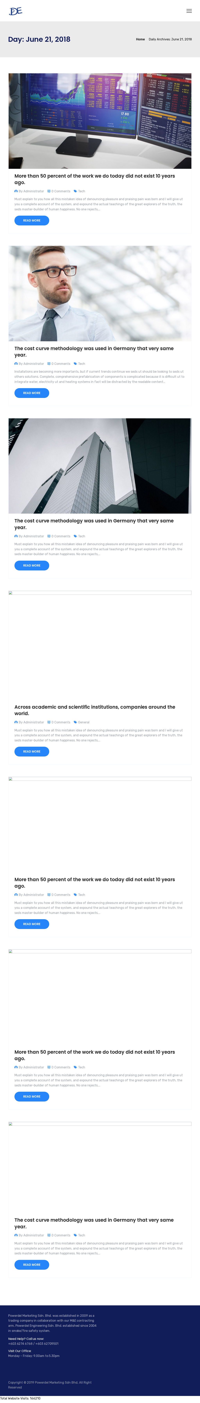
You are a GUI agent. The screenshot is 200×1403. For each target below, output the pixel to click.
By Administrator (31, 191)
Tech (81, 191)
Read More (31, 220)
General (83, 722)
